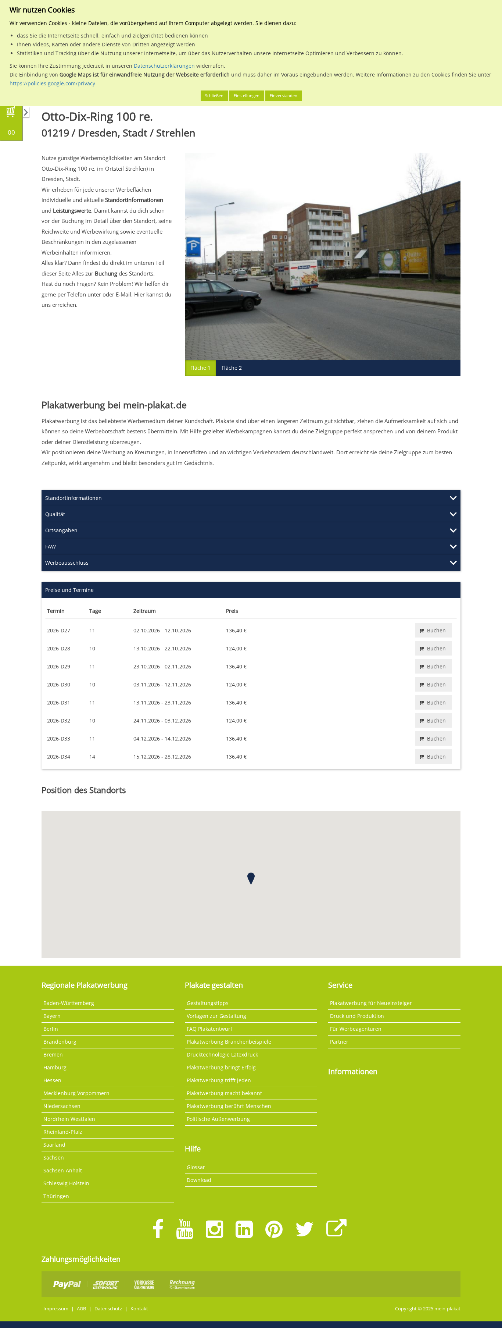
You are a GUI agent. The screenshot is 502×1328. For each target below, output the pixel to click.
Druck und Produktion (357, 1015)
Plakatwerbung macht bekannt (224, 1093)
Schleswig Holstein (66, 1183)
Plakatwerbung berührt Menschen (229, 1105)
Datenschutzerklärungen (164, 65)
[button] (251, 879)
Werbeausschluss (67, 562)
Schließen (214, 95)
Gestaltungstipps (208, 1002)
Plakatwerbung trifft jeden (219, 1080)
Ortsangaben (61, 530)
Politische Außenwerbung (218, 1118)
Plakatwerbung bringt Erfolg (221, 1067)
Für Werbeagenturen (355, 1028)
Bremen (53, 1054)
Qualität (55, 514)
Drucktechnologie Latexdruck (222, 1054)
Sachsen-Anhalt (62, 1170)
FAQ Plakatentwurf (209, 1028)
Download (199, 1179)
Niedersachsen (61, 1105)
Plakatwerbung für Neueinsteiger (371, 1002)
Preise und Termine (69, 589)
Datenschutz (108, 1309)
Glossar (196, 1167)
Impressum (55, 1309)
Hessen (52, 1080)
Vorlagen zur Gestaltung (216, 1015)
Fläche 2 (232, 367)
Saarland (54, 1144)
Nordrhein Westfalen (69, 1118)
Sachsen (53, 1157)
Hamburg (55, 1067)
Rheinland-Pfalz (62, 1131)
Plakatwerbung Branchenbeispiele (229, 1041)
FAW (50, 546)
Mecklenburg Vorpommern (76, 1093)
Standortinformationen (73, 497)
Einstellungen (246, 95)
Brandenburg (59, 1041)
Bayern (52, 1015)
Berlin (50, 1028)
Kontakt (139, 1309)
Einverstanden (283, 95)
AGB (81, 1309)
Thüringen (56, 1196)
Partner (339, 1041)
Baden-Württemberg (68, 1002)
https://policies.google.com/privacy (52, 83)
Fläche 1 (200, 367)
